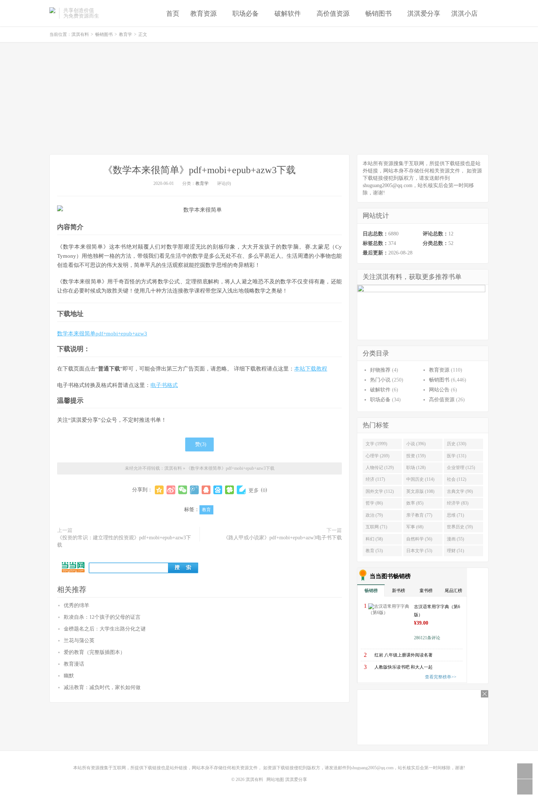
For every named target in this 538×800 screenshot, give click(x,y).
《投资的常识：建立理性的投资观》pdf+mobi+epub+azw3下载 (124, 541)
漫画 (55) (455, 539)
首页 (172, 13)
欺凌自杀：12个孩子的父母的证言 (102, 617)
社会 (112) (456, 479)
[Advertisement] (269, 99)
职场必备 (245, 13)
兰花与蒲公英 (79, 640)
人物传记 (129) (380, 467)
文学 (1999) (376, 443)
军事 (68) (414, 526)
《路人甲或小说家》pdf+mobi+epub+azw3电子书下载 (282, 537)
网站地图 (275, 779)
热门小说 (380, 380)
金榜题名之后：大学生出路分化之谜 (105, 629)
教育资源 (203, 13)
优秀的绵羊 (76, 605)
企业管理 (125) (461, 467)
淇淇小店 (464, 13)
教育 (206, 509)
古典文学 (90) (460, 491)
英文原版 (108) (420, 491)
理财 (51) (455, 550)
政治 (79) (374, 515)
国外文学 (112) (380, 491)
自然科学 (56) (419, 539)
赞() (200, 444)
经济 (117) (375, 479)
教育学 (125, 34)
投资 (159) (416, 455)
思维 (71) (455, 515)
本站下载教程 (310, 369)
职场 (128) (416, 467)
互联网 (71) (376, 526)
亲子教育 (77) (419, 515)
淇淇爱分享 (423, 13)
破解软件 (287, 13)
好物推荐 (380, 370)
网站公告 (439, 389)
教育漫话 (74, 664)
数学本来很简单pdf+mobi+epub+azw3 (102, 333)
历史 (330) (456, 443)
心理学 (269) (377, 455)
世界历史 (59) (460, 526)
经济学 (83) (457, 503)
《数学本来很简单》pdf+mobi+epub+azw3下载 (199, 170)
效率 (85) (414, 503)
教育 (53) (374, 550)
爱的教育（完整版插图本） (94, 652)
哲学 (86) (374, 503)
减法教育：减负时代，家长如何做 (102, 687)
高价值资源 (333, 13)
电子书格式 (164, 385)
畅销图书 (378, 13)
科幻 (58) (374, 539)
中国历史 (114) (420, 479)
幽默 (69, 675)
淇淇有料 (52, 13)
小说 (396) (416, 443)
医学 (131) (456, 455)
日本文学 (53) (419, 550)
